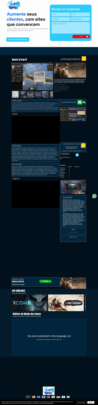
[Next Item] (50, 76)
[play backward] (13, 302)
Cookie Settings (81, 402)
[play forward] (84, 302)
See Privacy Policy (49, 403)
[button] (73, 114)
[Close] (96, 402)
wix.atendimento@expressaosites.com (22, 372)
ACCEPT (91, 402)
